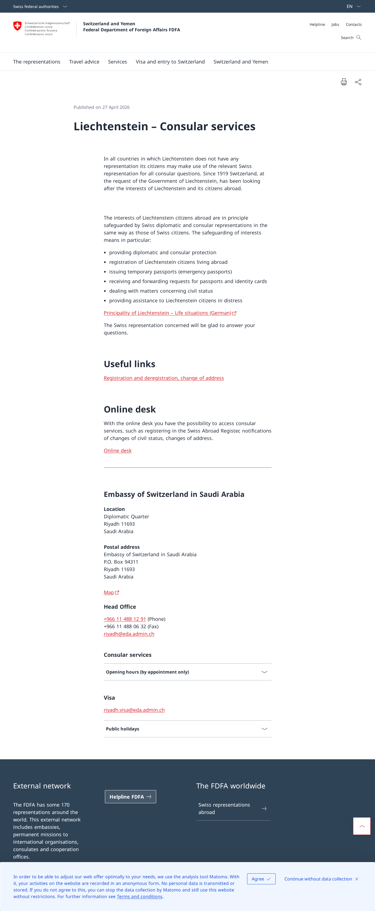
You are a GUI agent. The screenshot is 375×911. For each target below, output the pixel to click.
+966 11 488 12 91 (125, 619)
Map (109, 592)
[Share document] (358, 81)
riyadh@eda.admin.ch (129, 633)
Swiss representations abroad (224, 808)
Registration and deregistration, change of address (164, 378)
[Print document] (344, 81)
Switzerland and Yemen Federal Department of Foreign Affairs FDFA (131, 27)
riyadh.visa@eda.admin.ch (134, 710)
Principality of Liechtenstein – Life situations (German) (167, 312)
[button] (84, 61)
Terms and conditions (140, 896)
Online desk (118, 450)
